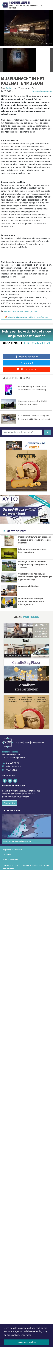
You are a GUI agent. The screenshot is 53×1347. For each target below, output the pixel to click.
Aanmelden (9, 803)
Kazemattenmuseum (42, 91)
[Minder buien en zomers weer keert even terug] (9, 553)
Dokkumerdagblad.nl (19, 2)
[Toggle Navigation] (48, 5)
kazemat (35, 311)
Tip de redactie (28, 369)
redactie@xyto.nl (13, 766)
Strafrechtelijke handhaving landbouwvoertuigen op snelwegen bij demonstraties (35, 577)
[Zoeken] (47, 432)
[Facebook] (4, 780)
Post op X (28, 363)
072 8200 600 (12, 763)
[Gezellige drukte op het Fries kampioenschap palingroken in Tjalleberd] (9, 565)
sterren (7, 311)
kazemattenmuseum (21, 311)
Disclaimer (7, 855)
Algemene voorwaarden (12, 850)
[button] (1, 60)
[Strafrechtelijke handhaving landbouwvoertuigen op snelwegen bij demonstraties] (9, 577)
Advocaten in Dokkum (28, 586)
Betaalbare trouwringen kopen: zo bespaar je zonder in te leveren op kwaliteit (34, 540)
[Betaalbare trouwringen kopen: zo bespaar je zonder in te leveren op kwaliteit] (9, 540)
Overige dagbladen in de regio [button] (17, 841)
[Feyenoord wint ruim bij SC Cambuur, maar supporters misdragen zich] (9, 602)
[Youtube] (10, 780)
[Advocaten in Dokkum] (9, 590)
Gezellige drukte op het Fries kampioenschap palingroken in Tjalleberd (32, 564)
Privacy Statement (10, 859)
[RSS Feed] (15, 780)
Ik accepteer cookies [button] (26, 1342)
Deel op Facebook (28, 356)
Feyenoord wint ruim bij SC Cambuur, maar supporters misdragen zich (31, 601)
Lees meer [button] (26, 1335)
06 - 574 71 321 (37, 343)
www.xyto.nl (11, 770)
